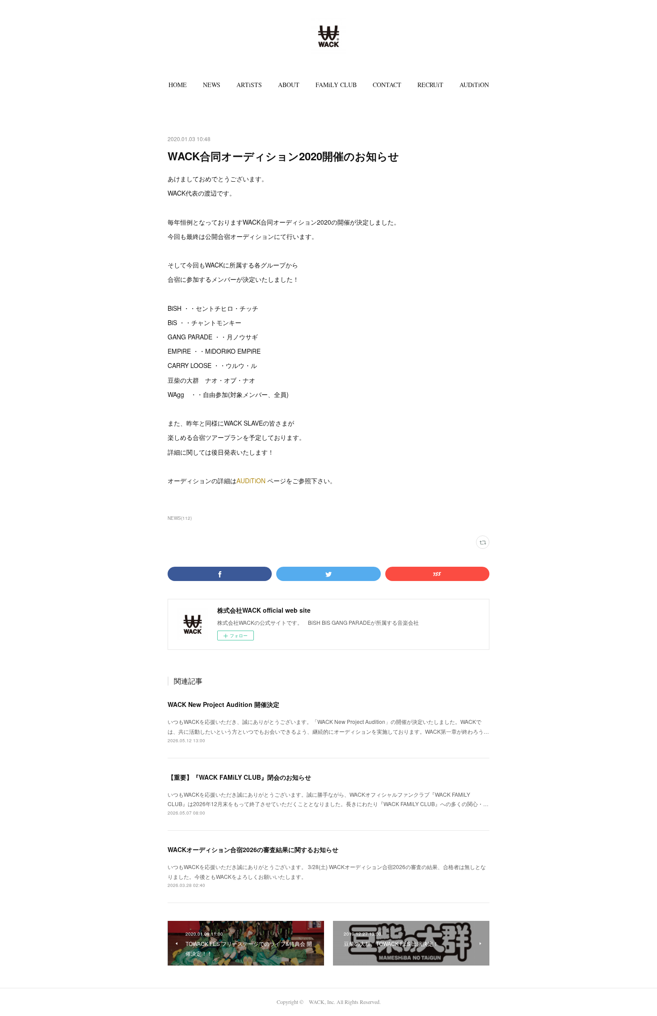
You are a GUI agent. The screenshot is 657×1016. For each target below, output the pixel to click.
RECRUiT (430, 84)
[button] (177, 84)
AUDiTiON (474, 84)
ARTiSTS (249, 84)
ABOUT (288, 84)
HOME (177, 84)
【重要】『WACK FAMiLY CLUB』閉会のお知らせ (239, 777)
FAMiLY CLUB (336, 84)
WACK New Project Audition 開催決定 (223, 704)
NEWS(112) (180, 518)
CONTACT (387, 84)
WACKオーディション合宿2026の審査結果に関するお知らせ (253, 849)
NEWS (211, 84)
